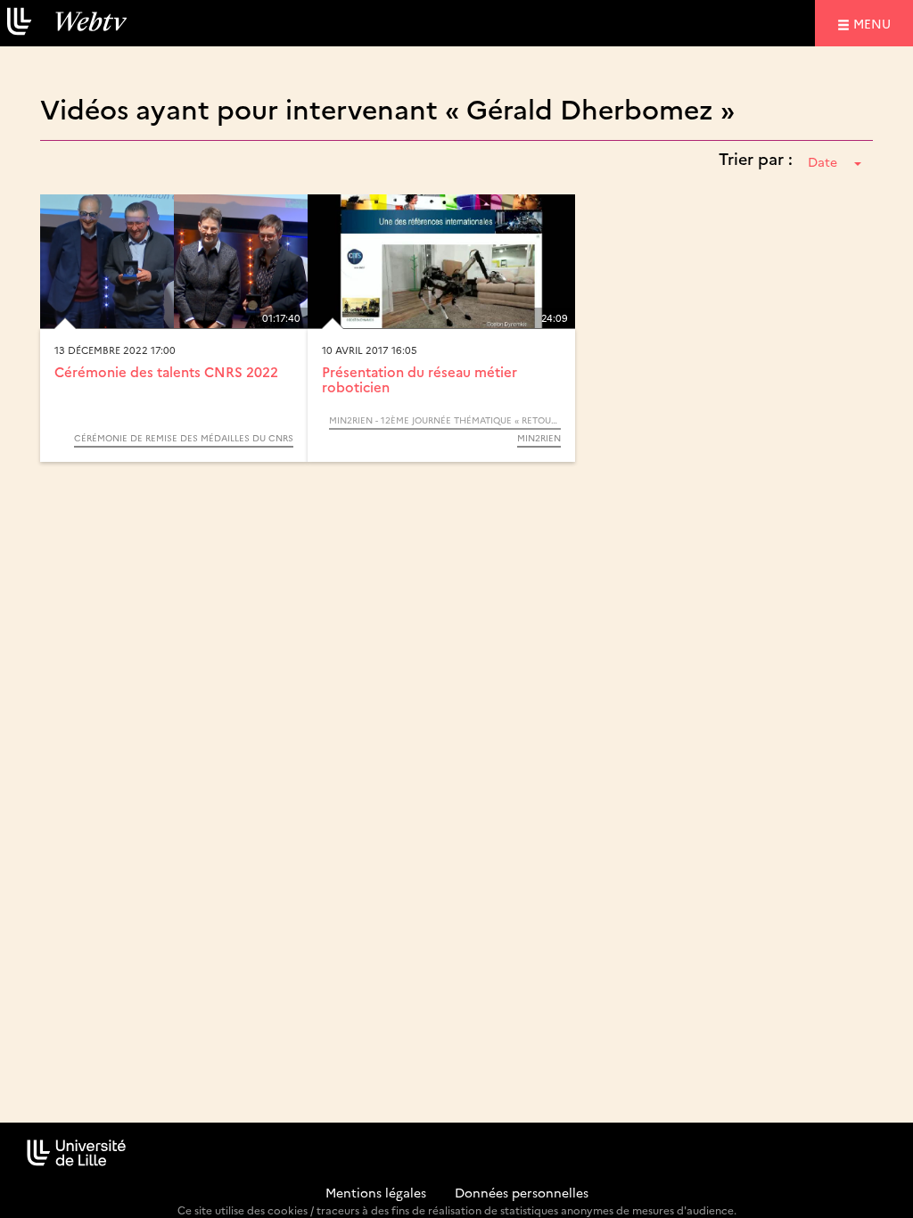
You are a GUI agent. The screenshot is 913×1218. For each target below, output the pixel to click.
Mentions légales (375, 1192)
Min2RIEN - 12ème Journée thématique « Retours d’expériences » (445, 420)
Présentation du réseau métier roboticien (419, 379)
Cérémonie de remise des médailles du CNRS (183, 438)
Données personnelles (521, 1192)
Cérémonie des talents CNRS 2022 (166, 371)
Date (822, 161)
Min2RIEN (539, 438)
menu (874, 22)
